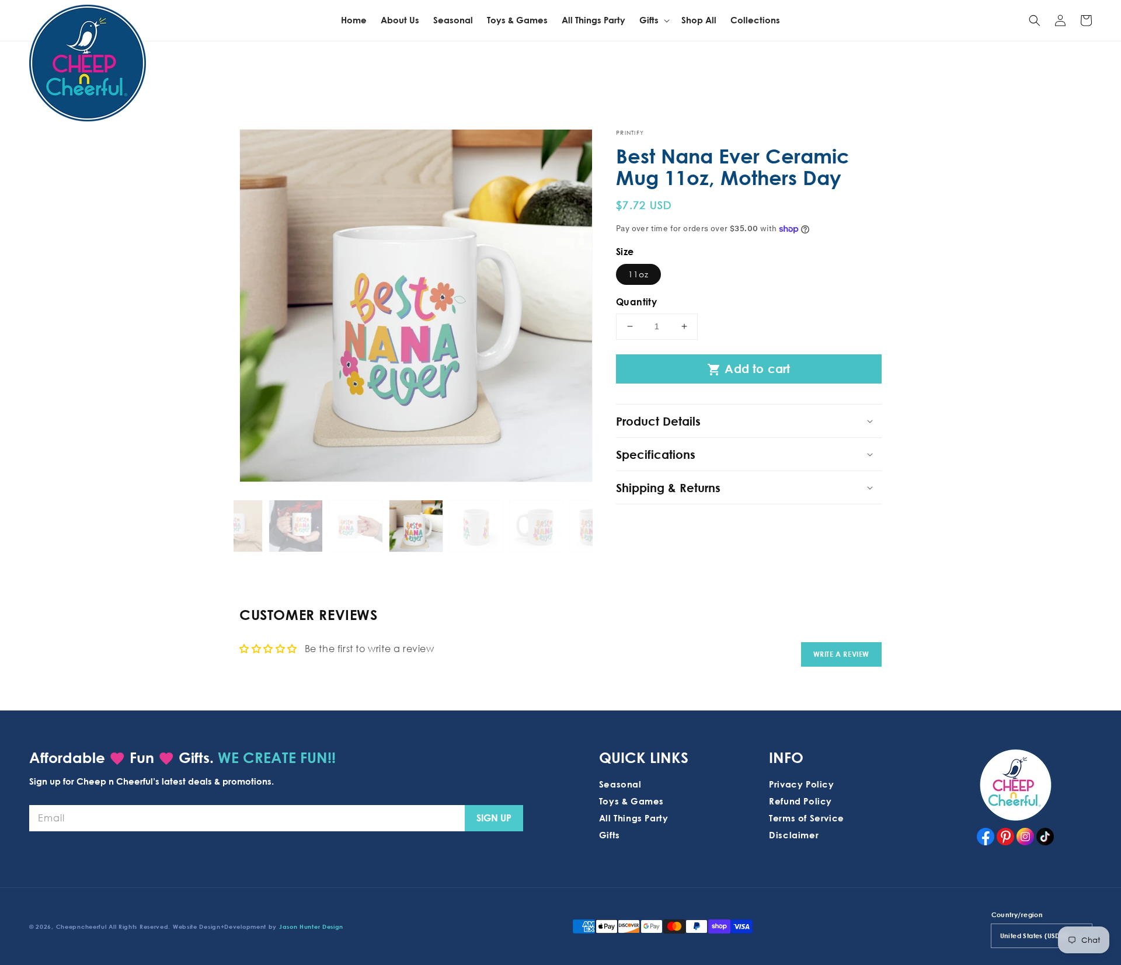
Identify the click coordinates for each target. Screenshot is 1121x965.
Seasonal (620, 784)
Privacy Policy (801, 784)
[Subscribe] (494, 818)
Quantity (636, 302)
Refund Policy (800, 801)
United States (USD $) (1034, 935)
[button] (1034, 20)
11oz (638, 274)
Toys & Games (631, 801)
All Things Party (634, 818)
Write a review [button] (841, 654)
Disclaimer (794, 835)
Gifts (609, 835)
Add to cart (748, 369)
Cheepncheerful (81, 926)
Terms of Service (806, 818)
